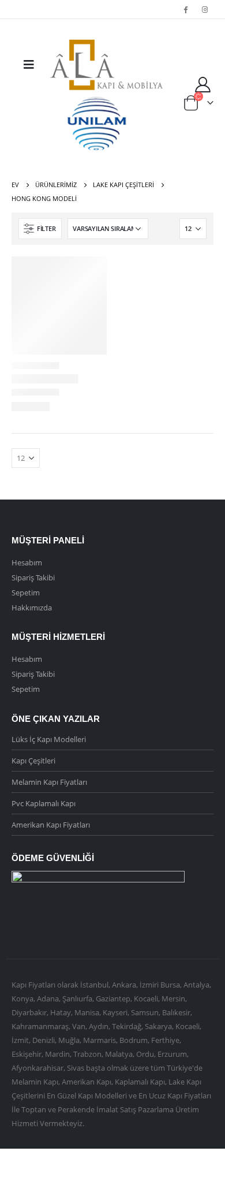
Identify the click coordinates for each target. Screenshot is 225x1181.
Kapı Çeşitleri (33, 760)
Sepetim (26, 592)
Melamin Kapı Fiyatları (49, 782)
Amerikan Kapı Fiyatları (51, 824)
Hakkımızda (32, 607)
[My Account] (203, 84)
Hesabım (27, 562)
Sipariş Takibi (33, 577)
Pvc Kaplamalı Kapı (44, 803)
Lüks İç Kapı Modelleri (49, 739)
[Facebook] (186, 9)
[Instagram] (205, 9)
